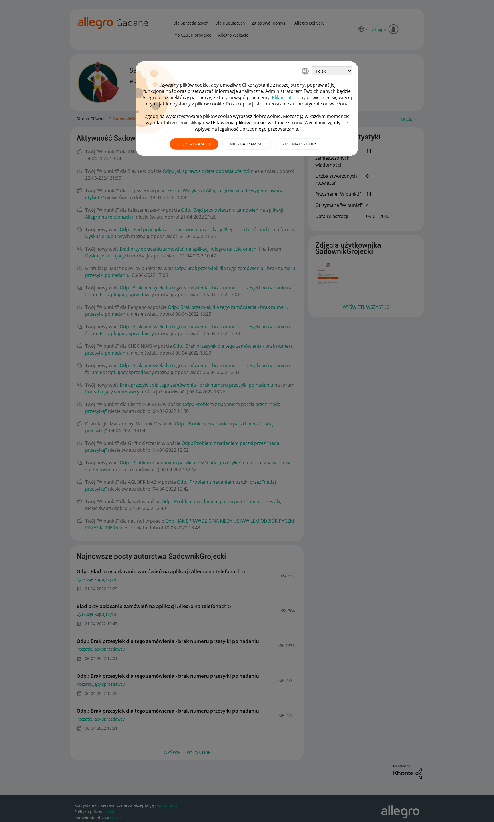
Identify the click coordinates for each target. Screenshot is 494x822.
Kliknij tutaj (284, 97)
